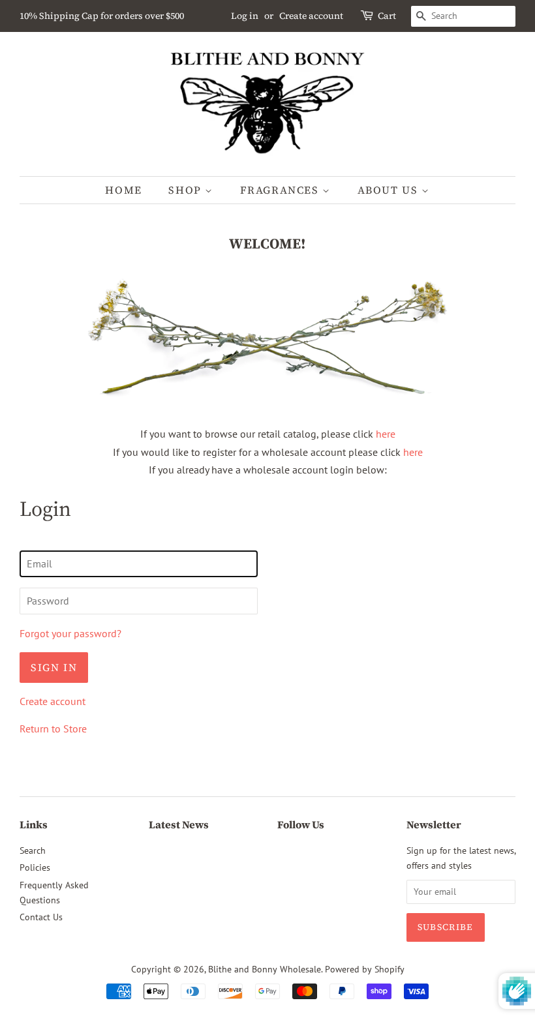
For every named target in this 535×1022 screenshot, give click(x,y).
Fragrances (281, 190)
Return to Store (53, 728)
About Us (389, 190)
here (385, 433)
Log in (244, 15)
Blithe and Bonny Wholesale (264, 969)
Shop (186, 190)
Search (33, 850)
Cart (387, 15)
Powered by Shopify (365, 969)
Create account (311, 15)
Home (123, 190)
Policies (35, 867)
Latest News (179, 824)
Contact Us (41, 917)
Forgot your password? (70, 633)
